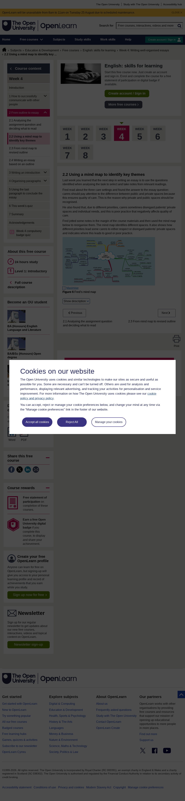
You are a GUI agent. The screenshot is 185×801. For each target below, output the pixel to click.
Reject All (72, 422)
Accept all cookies (37, 422)
